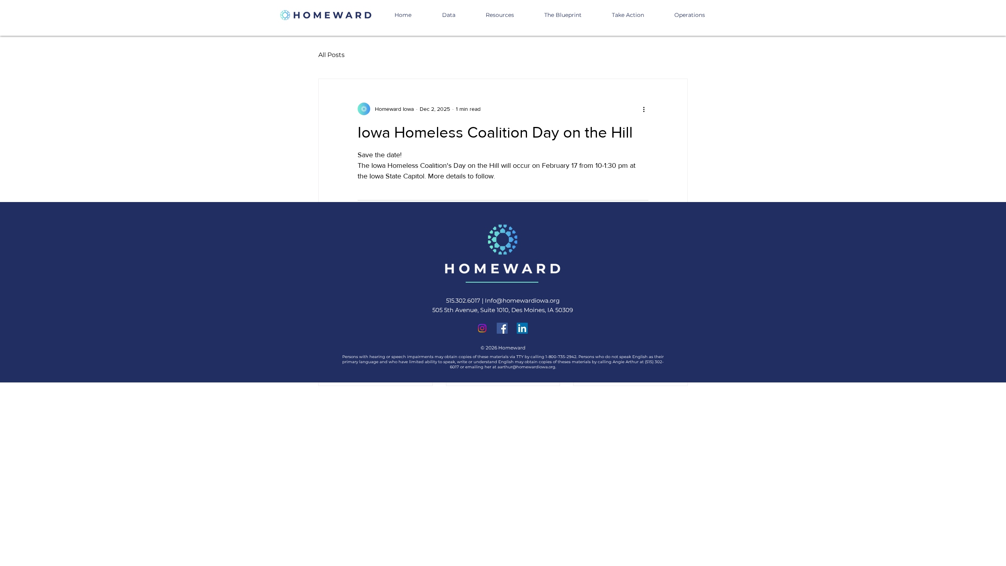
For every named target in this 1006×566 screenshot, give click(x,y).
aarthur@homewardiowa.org (526, 366)
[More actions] (643, 109)
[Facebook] (502, 328)
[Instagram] (482, 328)
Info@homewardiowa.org (522, 300)
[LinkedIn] (522, 328)
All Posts (331, 55)
